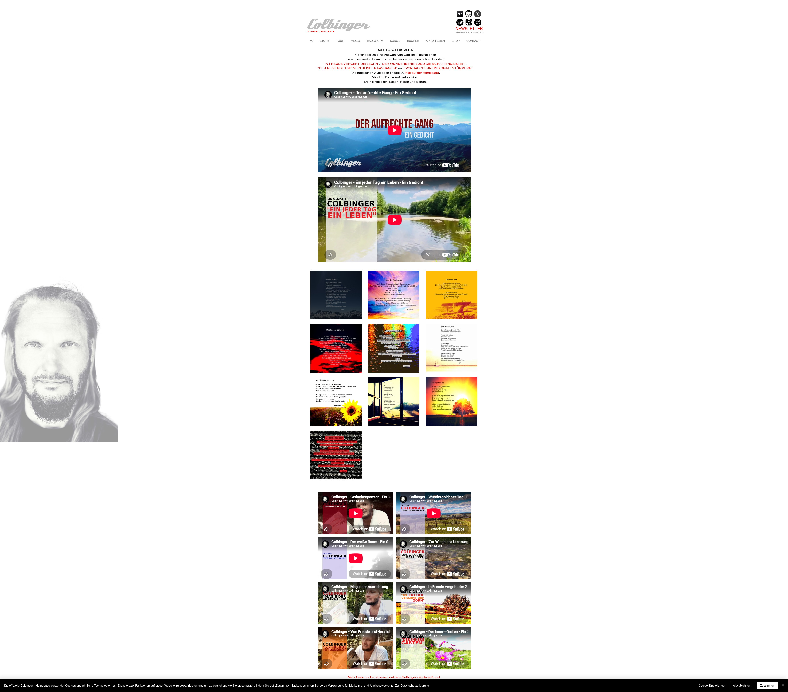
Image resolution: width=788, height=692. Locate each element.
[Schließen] (783, 685)
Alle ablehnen (742, 685)
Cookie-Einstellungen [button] (712, 685)
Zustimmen (767, 685)
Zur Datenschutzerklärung (412, 685)
